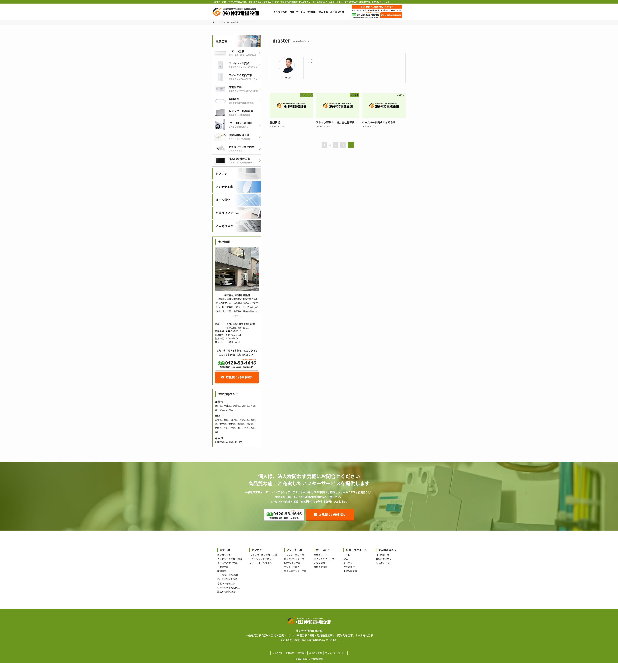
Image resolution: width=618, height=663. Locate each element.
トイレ (346, 555)
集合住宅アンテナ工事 (295, 571)
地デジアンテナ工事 (294, 559)
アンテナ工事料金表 (294, 555)
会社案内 (290, 652)
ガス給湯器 (349, 567)
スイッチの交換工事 (227, 563)
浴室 (345, 559)
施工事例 (302, 652)
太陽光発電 (319, 563)
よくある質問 (315, 652)
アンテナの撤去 (292, 567)
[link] (310, 61)
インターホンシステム (260, 563)
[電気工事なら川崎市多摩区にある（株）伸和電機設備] (235, 11)
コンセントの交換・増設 (229, 559)
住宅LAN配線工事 (226, 583)
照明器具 (221, 571)
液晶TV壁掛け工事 (226, 591)
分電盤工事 (223, 567)
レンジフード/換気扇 (227, 575)
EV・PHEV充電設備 (227, 579)
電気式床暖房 (320, 567)
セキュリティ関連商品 (228, 587)
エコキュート (320, 555)
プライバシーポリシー (335, 652)
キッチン (347, 563)
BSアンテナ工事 (292, 563)
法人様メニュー (384, 563)
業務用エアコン (384, 559)
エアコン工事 (224, 555)
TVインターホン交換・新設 (263, 555)
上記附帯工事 (350, 571)
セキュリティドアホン (260, 559)
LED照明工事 (382, 555)
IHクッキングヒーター (325, 559)
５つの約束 (277, 652)
